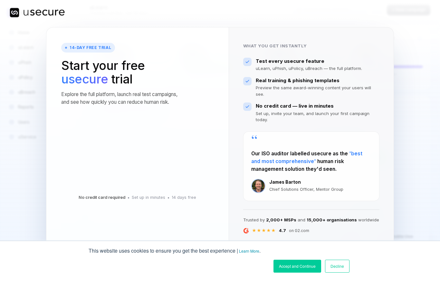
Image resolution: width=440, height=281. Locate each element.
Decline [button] (337, 266)
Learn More (249, 251)
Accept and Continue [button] (297, 266)
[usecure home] (37, 12)
